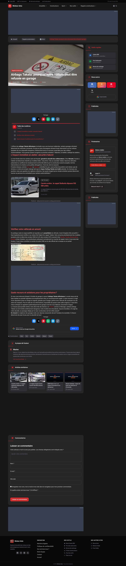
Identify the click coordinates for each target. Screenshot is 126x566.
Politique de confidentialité (45, 546)
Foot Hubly (96, 548)
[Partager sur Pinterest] (43, 119)
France (51, 307)
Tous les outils (69, 553)
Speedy (36, 167)
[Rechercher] (116, 6)
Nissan (72, 237)
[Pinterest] (24, 552)
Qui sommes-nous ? (43, 549)
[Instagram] (21, 552)
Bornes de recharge (35, 1)
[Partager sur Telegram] (53, 119)
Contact (39, 555)
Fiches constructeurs (71, 550)
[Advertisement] (59, 23)
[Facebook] (17, 552)
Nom (12, 464)
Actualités (42, 6)
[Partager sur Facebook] (34, 119)
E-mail (12, 471)
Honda (63, 237)
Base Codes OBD (70, 543)
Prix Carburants (22, 1)
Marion (35, 82)
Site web (13, 479)
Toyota (67, 237)
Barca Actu (96, 543)
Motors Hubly (96, 546)
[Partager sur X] (39, 119)
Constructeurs (47, 1)
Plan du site (69, 555)
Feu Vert (29, 167)
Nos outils (73, 6)
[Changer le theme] (114, 6)
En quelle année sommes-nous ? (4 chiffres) (24, 490)
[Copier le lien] (58, 119)
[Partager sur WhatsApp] (48, 119)
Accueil (39, 557)
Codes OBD (12, 1)
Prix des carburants (71, 546)
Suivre (73, 328)
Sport (63, 6)
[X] (27, 552)
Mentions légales (42, 544)
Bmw (76, 237)
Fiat (27, 336)
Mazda (13, 239)
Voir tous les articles (18, 359)
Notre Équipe (41, 552)
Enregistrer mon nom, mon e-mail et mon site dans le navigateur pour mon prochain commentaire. (41, 487)
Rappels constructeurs (88, 6)
